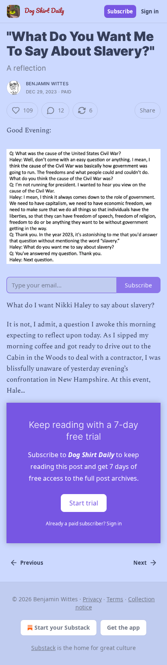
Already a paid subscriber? (84, 523)
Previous (31, 562)
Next (140, 562)
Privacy (92, 599)
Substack (43, 648)
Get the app (123, 627)
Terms (115, 599)
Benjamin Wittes (47, 83)
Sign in (150, 11)
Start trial (83, 503)
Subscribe (120, 11)
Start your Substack (62, 627)
